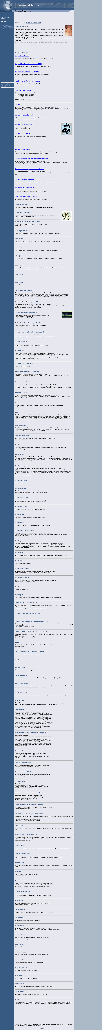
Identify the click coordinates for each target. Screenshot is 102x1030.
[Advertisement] (7, 54)
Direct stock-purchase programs (26, 196)
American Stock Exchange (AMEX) (27, 72)
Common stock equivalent (24, 124)
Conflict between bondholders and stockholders (31, 158)
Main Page (4, 14)
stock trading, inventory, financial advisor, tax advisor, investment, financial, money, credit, (6, 85)
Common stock (20, 104)
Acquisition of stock (22, 56)
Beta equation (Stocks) (23, 90)
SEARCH (4, 22)
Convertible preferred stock (24, 179)
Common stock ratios (22, 149)
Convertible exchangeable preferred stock (29, 169)
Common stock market (23, 133)
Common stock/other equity (24, 115)
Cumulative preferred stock (24, 187)
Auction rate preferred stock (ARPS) (27, 81)
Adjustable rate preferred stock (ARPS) (28, 64)
